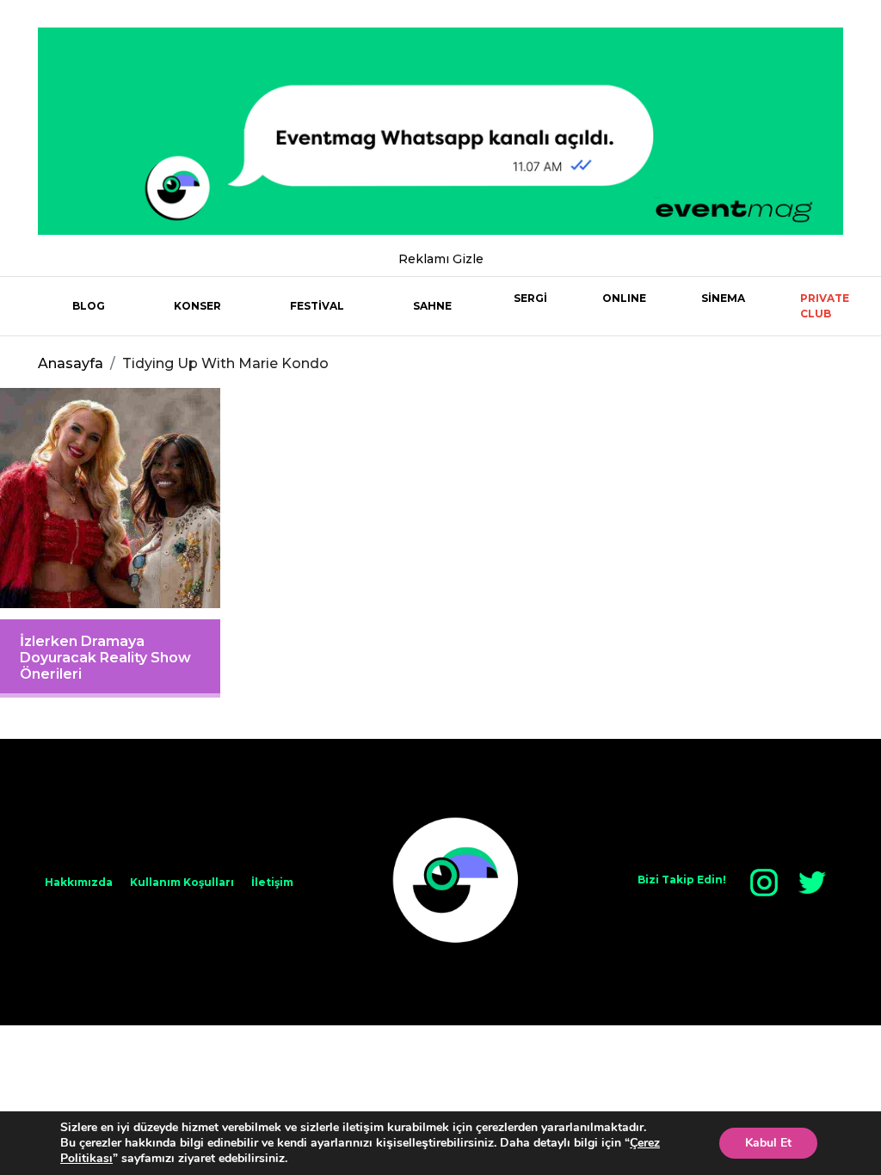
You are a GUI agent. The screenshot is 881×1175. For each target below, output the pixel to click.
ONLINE (624, 298)
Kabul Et (768, 1143)
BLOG (88, 305)
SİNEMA (723, 298)
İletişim (272, 882)
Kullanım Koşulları (182, 882)
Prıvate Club (824, 306)
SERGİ (530, 298)
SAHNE (432, 305)
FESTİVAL (317, 305)
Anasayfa (70, 363)
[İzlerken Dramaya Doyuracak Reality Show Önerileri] (110, 498)
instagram (764, 882)
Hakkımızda (79, 882)
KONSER (197, 305)
